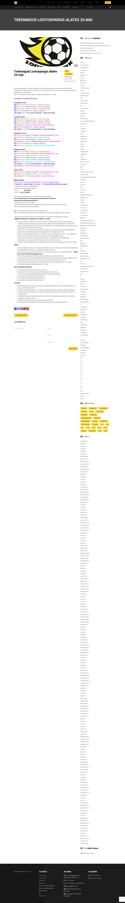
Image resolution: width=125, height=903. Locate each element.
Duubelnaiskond (84, 95)
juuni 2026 (83, 446)
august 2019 (83, 655)
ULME (81, 396)
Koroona (82, 190)
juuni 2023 (83, 538)
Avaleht (48, 2)
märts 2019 (83, 668)
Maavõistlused (43, 890)
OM (81, 274)
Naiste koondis (84, 256)
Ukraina (84, 431)
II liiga (82, 144)
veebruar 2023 (84, 548)
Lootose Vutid (84, 210)
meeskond (93, 414)
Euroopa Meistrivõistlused (87, 121)
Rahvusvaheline (84, 302)
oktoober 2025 (84, 466)
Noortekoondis (84, 269)
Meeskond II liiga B (30, 7)
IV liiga (82, 149)
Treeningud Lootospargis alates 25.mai (35, 73)
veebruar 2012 (84, 825)
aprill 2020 (83, 634)
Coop (81, 90)
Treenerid (95, 424)
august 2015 (83, 772)
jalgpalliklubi (103, 408)
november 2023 (84, 525)
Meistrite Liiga (84, 235)
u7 (102, 424)
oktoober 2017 (84, 711)
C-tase (82, 85)
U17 (81, 375)
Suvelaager (83, 332)
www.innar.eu (27, 871)
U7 (81, 383)
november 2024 (84, 494)
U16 (81, 373)
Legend (82, 202)
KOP (81, 187)
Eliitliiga (82, 111)
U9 (81, 388)
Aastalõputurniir (84, 67)
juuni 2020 (83, 629)
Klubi (53, 2)
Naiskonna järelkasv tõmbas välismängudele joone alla (95, 45)
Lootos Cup (42, 875)
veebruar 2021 (84, 609)
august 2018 (83, 685)
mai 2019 (82, 662)
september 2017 (84, 713)
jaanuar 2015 (83, 785)
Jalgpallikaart (83, 154)
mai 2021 (82, 601)
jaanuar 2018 (83, 703)
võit (105, 431)
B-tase (82, 78)
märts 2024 (83, 515)
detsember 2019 (84, 645)
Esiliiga (82, 116)
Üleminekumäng (84, 393)
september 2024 (84, 499)
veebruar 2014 (84, 803)
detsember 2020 (84, 614)
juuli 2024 (82, 505)
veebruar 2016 (84, 762)
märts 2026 (83, 454)
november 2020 (84, 617)
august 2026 (83, 441)
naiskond (97, 418)
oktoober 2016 (84, 741)
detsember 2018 (84, 675)
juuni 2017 (83, 721)
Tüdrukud (82, 353)
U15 (81, 370)
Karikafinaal (83, 159)
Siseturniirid (83, 314)
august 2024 (83, 502)
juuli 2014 (82, 797)
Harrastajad (83, 139)
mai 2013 (82, 815)
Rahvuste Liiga (84, 299)
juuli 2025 (82, 474)
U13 (81, 365)
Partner (82, 279)
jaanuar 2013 (83, 820)
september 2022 (84, 561)
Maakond (82, 218)
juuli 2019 (82, 657)
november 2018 (84, 678)
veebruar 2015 (84, 782)
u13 (100, 427)
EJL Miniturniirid (84, 108)
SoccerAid (83, 317)
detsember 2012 (84, 823)
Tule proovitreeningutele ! (87, 48)
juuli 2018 (82, 688)
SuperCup (83, 330)
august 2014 (83, 795)
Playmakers (83, 281)
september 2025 (84, 469)
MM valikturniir (84, 246)
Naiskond (75, 2)
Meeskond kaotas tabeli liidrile (88, 50)
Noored (82, 2)
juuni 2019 (83, 660)
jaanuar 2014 (83, 805)
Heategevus (83, 141)
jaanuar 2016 (83, 764)
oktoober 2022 (84, 558)
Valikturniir (92, 431)
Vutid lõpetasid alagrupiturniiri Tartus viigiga (92, 43)
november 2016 (84, 739)
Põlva (81, 284)
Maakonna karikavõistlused (87, 223)
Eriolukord (83, 113)
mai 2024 (82, 510)
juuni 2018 (83, 690)
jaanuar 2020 (83, 642)
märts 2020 (83, 637)
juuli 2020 (82, 627)
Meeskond (66, 2)
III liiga (82, 146)
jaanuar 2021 (83, 612)
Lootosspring (84, 215)
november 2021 (84, 586)
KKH (81, 167)
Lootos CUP (42, 7)
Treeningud (51, 7)
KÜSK (81, 192)
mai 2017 (82, 724)
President (82, 291)
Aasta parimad (84, 65)
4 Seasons (42, 896)
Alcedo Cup (83, 70)
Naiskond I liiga (18, 7)
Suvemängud (84, 335)
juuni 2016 (83, 752)
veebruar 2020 (84, 640)
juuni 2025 (83, 477)
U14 (81, 368)
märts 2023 (83, 545)
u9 (82, 427)
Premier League (84, 289)
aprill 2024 (83, 512)
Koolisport (83, 179)
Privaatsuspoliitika (95, 875)
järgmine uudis (69, 315)
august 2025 (83, 471)
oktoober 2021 (84, 589)
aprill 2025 (83, 482)
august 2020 (83, 624)
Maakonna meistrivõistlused (87, 225)
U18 (81, 378)
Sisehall (82, 312)
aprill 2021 (83, 604)
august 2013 (83, 813)
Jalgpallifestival (84, 151)
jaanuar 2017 (83, 734)
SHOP (58, 7)
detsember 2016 (84, 736)
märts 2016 (83, 759)
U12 (81, 363)
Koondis (82, 184)
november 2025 (84, 464)
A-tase (82, 62)
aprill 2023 (83, 543)
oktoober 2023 (84, 527)
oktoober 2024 (84, 497)
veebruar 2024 (84, 517)
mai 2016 (82, 754)
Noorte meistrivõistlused (86, 266)
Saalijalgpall (83, 307)
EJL (81, 106)
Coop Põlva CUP (84, 93)
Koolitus (82, 182)
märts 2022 (83, 576)
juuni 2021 (83, 599)
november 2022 (84, 556)
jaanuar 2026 (83, 459)
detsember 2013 (84, 808)
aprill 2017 (83, 726)
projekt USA (104, 421)
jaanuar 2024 (83, 520)
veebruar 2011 (84, 836)
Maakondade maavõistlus (87, 220)
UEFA (81, 391)
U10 (81, 358)
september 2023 (84, 530)
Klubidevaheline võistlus (86, 172)
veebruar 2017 (84, 731)
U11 (81, 360)
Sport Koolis (83, 325)
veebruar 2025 (84, 487)
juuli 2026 (82, 443)
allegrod (84, 408)
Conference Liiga (84, 88)
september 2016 (84, 744)
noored (95, 421)
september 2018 (84, 683)
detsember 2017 (84, 706)
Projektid (82, 294)
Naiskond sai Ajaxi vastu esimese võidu (90, 53)
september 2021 (84, 591)
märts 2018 (83, 698)
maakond (84, 414)
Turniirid (90, 2)
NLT (81, 261)
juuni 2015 (83, 777)
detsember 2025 (84, 461)
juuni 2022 (83, 568)
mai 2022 (82, 571)
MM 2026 (82, 243)
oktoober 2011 (84, 831)
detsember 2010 (84, 838)
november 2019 (84, 647)
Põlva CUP (83, 286)
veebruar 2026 (84, 456)
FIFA (81, 126)
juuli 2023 (82, 535)
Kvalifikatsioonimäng (86, 195)
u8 (107, 424)
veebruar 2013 (84, 818)
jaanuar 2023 (83, 550)
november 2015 (84, 767)
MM (81, 240)
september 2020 (84, 622)
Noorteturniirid (84, 271)
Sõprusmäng (84, 319)
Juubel (82, 156)
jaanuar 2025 (83, 489)
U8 (81, 386)
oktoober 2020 (84, 619)
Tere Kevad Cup (84, 342)
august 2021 (83, 594)
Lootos (96, 2)
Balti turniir (83, 80)
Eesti (81, 98)
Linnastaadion (84, 205)
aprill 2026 (83, 451)
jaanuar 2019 (83, 673)
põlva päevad (85, 424)
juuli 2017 (82, 718)
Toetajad (75, 7)
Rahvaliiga (83, 297)
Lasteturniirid (83, 197)
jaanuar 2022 (83, 581)
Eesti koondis (84, 103)
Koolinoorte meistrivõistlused (88, 177)
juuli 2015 (82, 775)
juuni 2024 (83, 507)
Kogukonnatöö (84, 174)
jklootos (69, 76)
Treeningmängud (84, 347)
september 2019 (84, 652)
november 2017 (84, 708)
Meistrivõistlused (84, 238)
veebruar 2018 (84, 701)
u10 (88, 427)
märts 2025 (83, 484)
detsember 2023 (84, 522)
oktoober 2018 (84, 680)
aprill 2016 (83, 757)
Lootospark (66, 7)
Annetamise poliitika (96, 878)
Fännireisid (83, 123)
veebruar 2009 (84, 841)
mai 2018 (82, 693)
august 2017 (83, 716)
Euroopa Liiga (84, 118)
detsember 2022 (84, 553)
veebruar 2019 (84, 670)
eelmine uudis (22, 315)
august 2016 (83, 746)
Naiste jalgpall (84, 253)
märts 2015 (83, 780)
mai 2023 (82, 540)
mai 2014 (82, 800)
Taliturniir (82, 340)
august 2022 (83, 563)
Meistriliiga (83, 233)
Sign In (108, 2)
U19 (81, 381)
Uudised (60, 2)
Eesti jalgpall (83, 100)
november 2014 (84, 787)
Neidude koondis (85, 258)
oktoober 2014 (84, 790)
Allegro (82, 72)
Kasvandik (83, 164)
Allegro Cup (42, 883)
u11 (94, 427)
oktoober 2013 (84, 810)
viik (100, 431)
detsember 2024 (84, 492)
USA (81, 398)
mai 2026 (82, 449)
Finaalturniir (83, 128)
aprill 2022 (83, 573)
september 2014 (84, 792)
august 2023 (83, 533)
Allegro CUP (83, 75)
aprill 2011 (83, 833)
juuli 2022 (82, 566)
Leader (82, 200)
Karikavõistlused (84, 162)
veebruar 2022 (84, 578)
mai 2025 (82, 479)
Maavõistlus (83, 228)
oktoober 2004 (84, 843)
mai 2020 (82, 632)
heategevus (93, 408)
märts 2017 (83, 729)
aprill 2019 (83, 665)
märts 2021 (83, 606)
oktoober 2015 (84, 769)
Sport (81, 322)
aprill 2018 (83, 696)
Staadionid (83, 327)
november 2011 (84, 828)
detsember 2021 (84, 584)
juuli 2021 (82, 596)
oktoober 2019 (84, 650)
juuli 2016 (82, 749)
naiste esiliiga (85, 421)
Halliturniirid (83, 136)
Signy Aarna (83, 309)
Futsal (82, 134)
